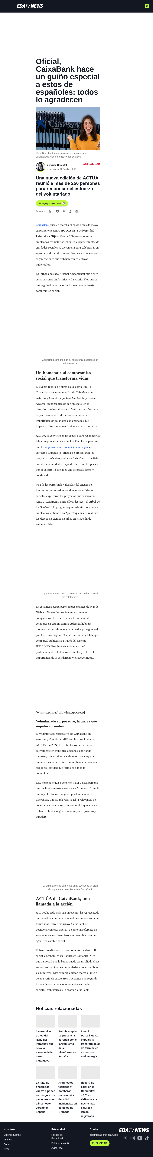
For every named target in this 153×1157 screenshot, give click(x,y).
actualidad (91, 164)
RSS (6, 1149)
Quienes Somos (12, 1135)
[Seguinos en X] (147, 6)
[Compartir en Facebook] (77, 211)
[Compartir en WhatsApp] (50, 211)
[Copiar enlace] (70, 211)
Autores (8, 1139)
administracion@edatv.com (104, 1135)
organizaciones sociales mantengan (66, 447)
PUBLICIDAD (99, 1143)
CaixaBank (42, 224)
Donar (7, 1144)
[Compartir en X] (63, 211)
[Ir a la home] (29, 6)
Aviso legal (57, 1148)
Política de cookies (61, 1143)
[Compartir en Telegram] (57, 211)
